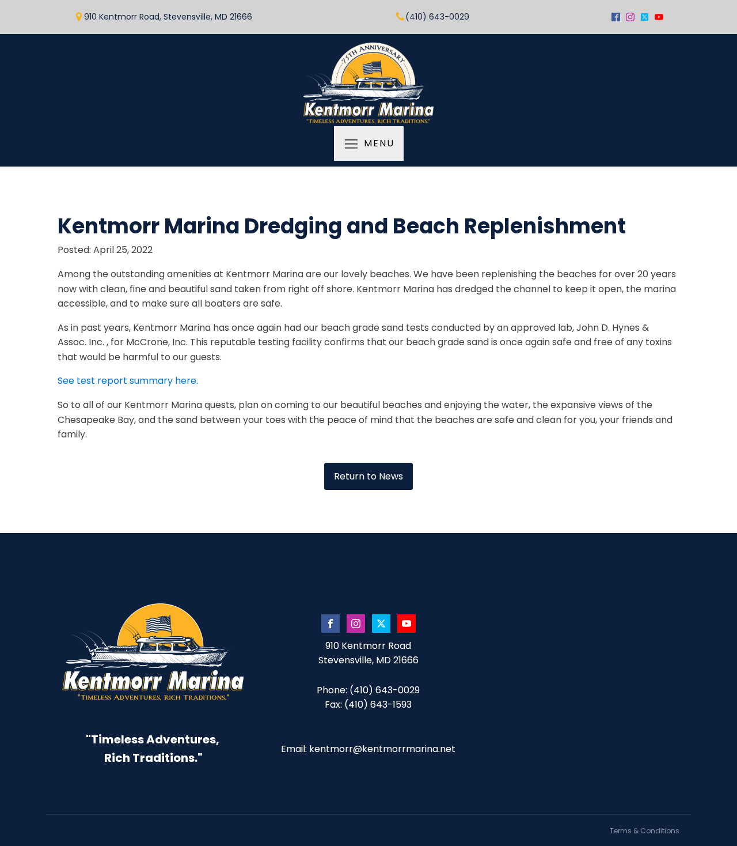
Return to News (368, 476)
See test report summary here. (128, 380)
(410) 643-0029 (437, 16)
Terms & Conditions (644, 831)
